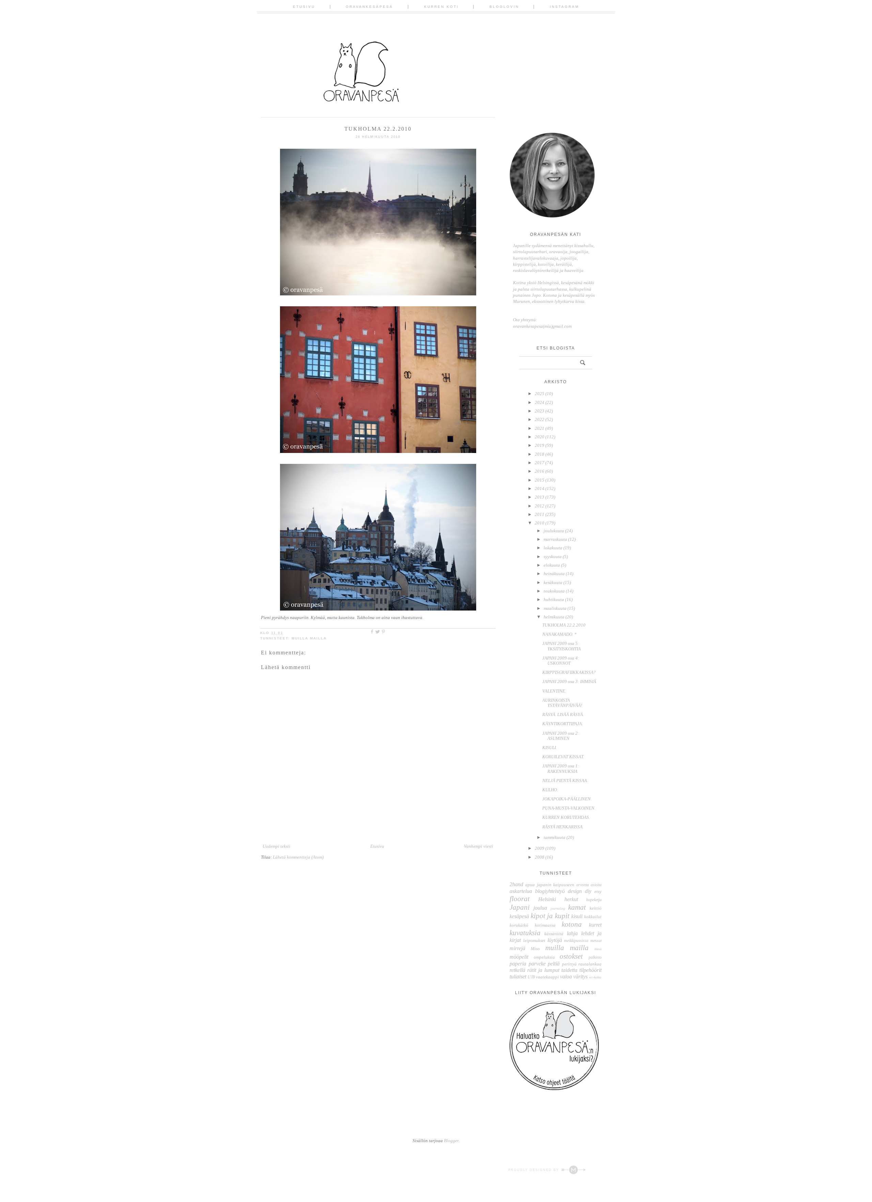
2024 (539, 402)
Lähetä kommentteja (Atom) (298, 857)
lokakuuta (553, 547)
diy (588, 891)
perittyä (569, 964)
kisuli (576, 916)
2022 (539, 419)
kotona (572, 924)
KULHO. (550, 789)
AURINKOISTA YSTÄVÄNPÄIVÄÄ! (562, 703)
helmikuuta (554, 616)
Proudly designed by (534, 1170)
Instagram (564, 7)
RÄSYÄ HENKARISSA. (562, 826)
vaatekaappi (547, 976)
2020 (539, 436)
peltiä (554, 964)
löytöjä (554, 940)
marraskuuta (555, 539)
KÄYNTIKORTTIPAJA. (562, 723)
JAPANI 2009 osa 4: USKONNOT (560, 660)
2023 (539, 410)
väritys (580, 976)
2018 (539, 454)
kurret (595, 925)
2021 (539, 428)
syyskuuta (553, 556)
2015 (539, 480)
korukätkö (519, 925)
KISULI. (549, 747)
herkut (571, 899)
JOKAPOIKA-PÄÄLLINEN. (567, 798)
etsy (598, 891)
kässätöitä (553, 933)
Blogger (451, 1140)
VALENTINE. (554, 691)
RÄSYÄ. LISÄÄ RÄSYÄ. (563, 714)
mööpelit (519, 957)
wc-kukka (595, 977)
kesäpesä (519, 916)
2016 (539, 471)
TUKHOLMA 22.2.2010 (564, 625)
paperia (518, 964)
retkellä (517, 970)
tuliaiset (518, 976)
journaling (557, 908)
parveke (537, 964)
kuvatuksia (525, 933)
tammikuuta (554, 837)
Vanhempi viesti (478, 846)
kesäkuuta (553, 582)
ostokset (571, 956)
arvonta (582, 885)
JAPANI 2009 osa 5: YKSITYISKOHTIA (561, 646)
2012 (539, 505)
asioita (596, 885)
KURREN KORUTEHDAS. (566, 817)
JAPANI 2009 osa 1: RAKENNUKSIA (560, 768)
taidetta (569, 970)
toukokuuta (554, 591)
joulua (540, 908)
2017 (539, 462)
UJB (531, 977)
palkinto (595, 957)
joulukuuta (554, 530)
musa (598, 949)
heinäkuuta (554, 573)
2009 (539, 848)
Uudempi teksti (276, 846)
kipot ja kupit (550, 916)
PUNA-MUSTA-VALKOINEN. (568, 808)
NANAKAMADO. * (559, 634)
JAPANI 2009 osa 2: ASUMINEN (560, 736)
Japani (520, 907)
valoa (566, 976)
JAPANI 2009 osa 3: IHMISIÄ (569, 681)
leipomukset (534, 940)
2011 (539, 514)
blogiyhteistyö (550, 891)
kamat (577, 907)
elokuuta (552, 565)
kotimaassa (545, 925)
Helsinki (547, 899)
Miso (535, 948)
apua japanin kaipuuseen (549, 884)
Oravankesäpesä (369, 7)
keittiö (596, 908)
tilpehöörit (590, 970)
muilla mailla (309, 638)
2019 (539, 445)
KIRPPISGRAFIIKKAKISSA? (569, 672)
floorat (520, 899)
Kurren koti (441, 7)
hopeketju (594, 900)
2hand (516, 884)
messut (596, 941)
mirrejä (517, 948)
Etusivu (304, 7)
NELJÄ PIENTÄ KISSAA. (565, 780)
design (575, 891)
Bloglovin (504, 7)
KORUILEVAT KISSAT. (563, 756)
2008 (539, 857)
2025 (539, 393)
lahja (572, 933)
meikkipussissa (576, 941)
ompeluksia (544, 957)
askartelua (521, 891)
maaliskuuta (555, 608)
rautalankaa (590, 964)
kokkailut (593, 916)
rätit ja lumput (543, 970)
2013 (539, 497)
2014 (539, 488)
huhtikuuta (554, 599)
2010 (539, 522)
